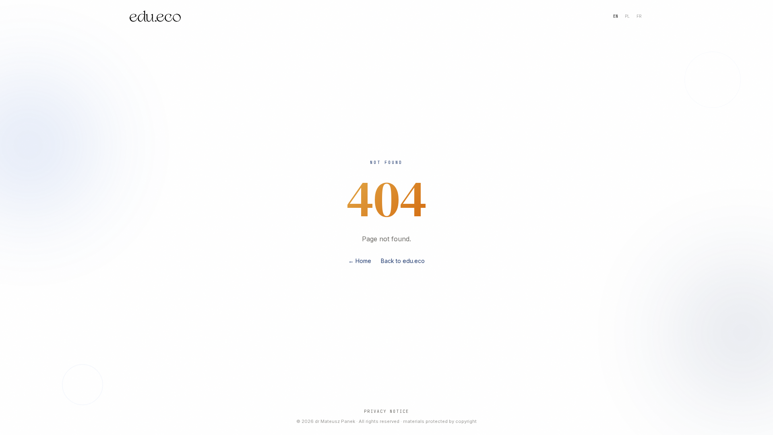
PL (627, 16)
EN (615, 16)
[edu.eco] (155, 16)
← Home (359, 260)
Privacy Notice (386, 411)
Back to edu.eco (403, 260)
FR (639, 16)
